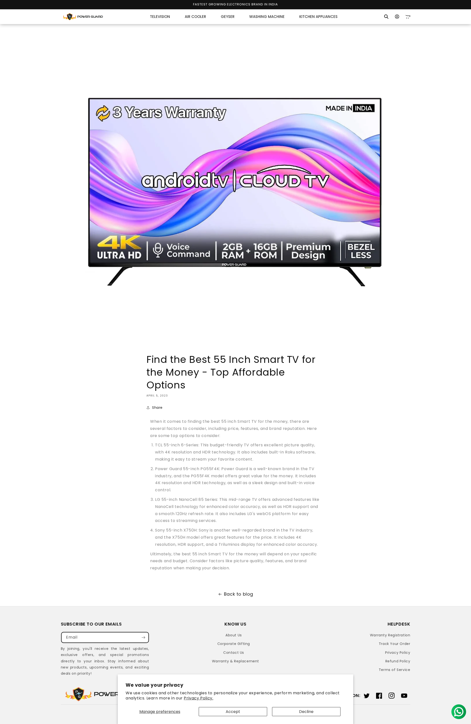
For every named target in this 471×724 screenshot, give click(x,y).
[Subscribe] (143, 637)
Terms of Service (394, 669)
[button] (386, 16)
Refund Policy (397, 661)
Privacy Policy (397, 652)
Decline (306, 711)
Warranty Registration (390, 635)
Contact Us (233, 652)
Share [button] (157, 407)
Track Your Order (394, 643)
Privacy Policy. (198, 698)
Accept (233, 711)
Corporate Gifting (233, 643)
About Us (233, 635)
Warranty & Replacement (235, 661)
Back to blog (238, 594)
